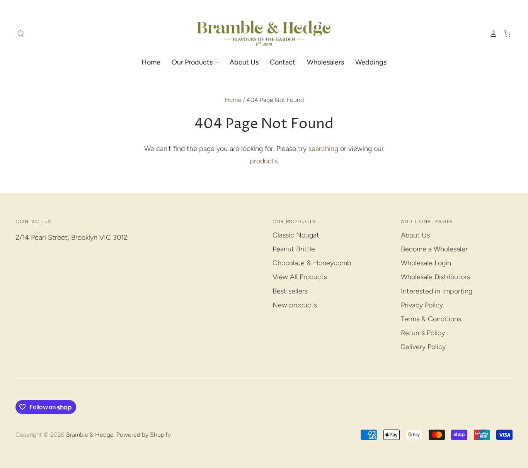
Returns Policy (423, 333)
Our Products (193, 62)
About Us (244, 62)
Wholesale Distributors (435, 277)
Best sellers (290, 291)
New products (295, 305)
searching (323, 148)
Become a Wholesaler (434, 249)
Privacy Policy (422, 305)
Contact (282, 62)
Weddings (371, 62)
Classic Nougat (296, 235)
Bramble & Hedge (90, 434)
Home (150, 62)
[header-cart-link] (504, 33)
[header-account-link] (490, 33)
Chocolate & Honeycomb (312, 263)
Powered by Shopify (143, 434)
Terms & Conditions (431, 319)
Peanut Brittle (294, 249)
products (264, 161)
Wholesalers (325, 62)
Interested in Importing (436, 291)
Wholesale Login (426, 263)
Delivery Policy (423, 347)
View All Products (300, 277)
